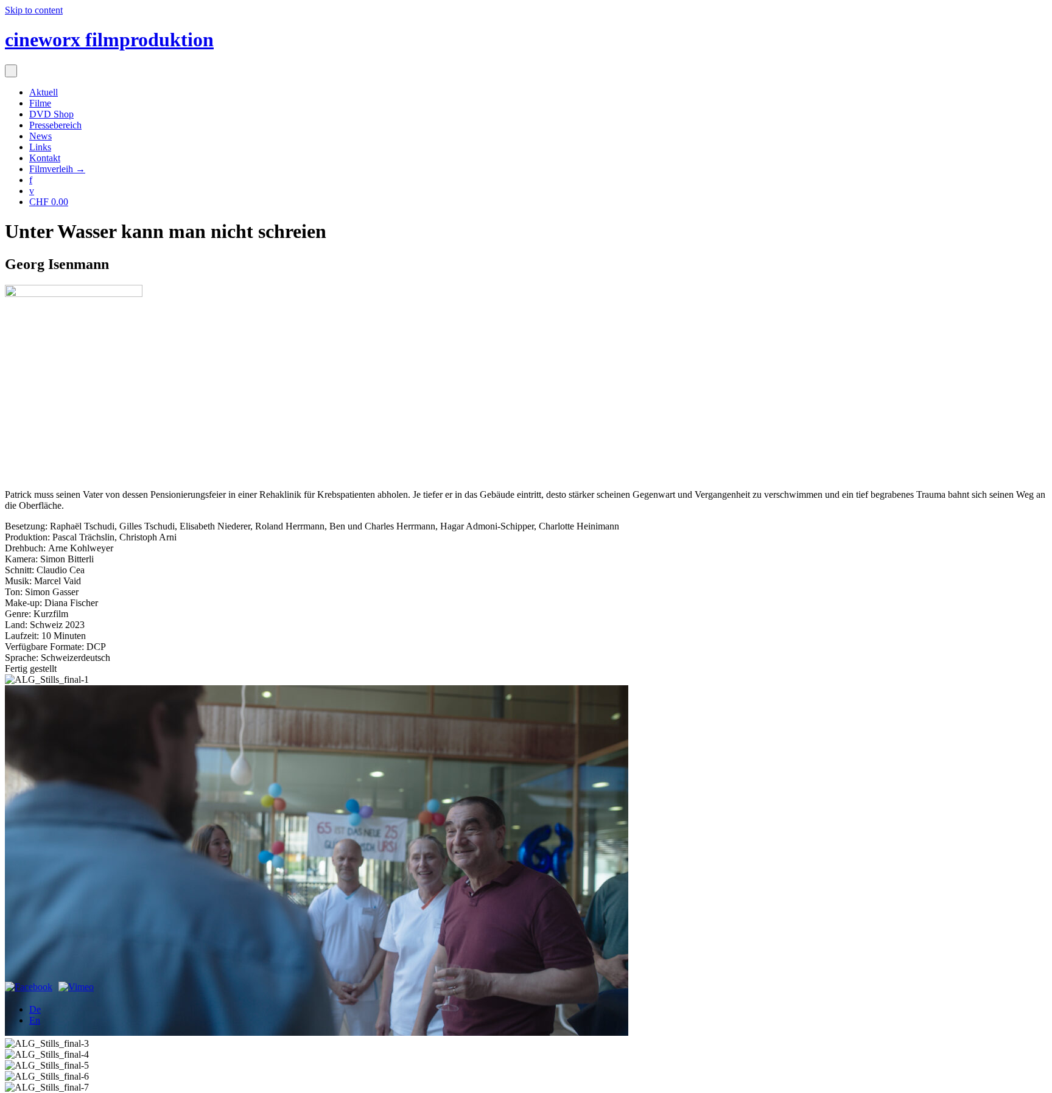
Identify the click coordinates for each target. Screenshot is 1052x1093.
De (35, 1009)
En (34, 1020)
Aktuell (43, 92)
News (40, 136)
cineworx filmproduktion (109, 40)
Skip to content (34, 10)
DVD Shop (51, 114)
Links (40, 147)
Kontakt (44, 158)
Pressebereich (55, 125)
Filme (40, 103)
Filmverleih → (57, 169)
